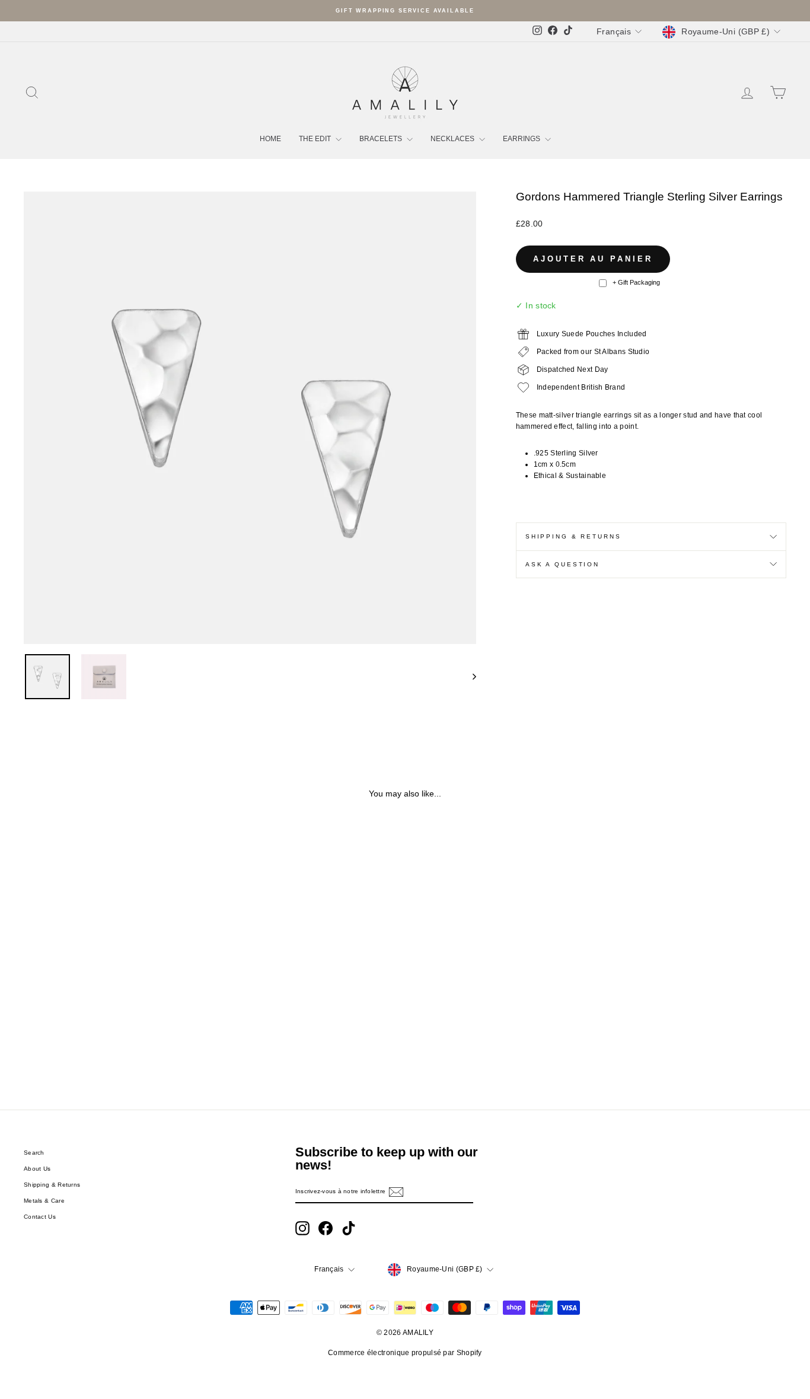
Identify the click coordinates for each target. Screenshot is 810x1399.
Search (34, 1152)
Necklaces (453, 139)
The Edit (316, 139)
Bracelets (381, 139)
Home (270, 139)
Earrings (522, 139)
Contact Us (40, 1216)
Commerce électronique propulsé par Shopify (405, 1353)
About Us (37, 1168)
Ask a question (562, 564)
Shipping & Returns (573, 536)
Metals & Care (44, 1200)
